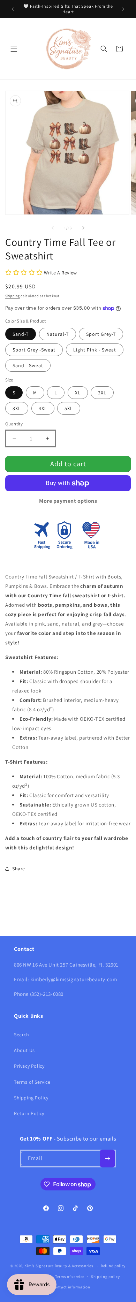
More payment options (68, 501)
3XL (17, 408)
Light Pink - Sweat (94, 350)
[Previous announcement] (13, 9)
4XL (43, 408)
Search (21, 1034)
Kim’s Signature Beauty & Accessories (59, 1265)
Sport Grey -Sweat (34, 350)
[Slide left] (52, 227)
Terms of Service (32, 1082)
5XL (69, 408)
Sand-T (21, 334)
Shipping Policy (31, 1098)
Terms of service (69, 1276)
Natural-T (57, 334)
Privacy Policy (29, 1066)
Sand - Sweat (28, 365)
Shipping (12, 296)
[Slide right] (83, 227)
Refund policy (113, 1265)
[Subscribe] (107, 1158)
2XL (102, 392)
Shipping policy (105, 1276)
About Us (24, 1050)
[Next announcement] (123, 9)
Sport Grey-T (101, 334)
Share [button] (18, 868)
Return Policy (29, 1113)
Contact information (71, 1287)
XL (78, 392)
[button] (14, 48)
